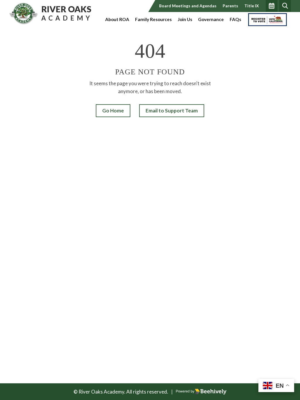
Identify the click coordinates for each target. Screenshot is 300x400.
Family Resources (153, 19)
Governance (211, 19)
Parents (230, 5)
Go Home (113, 110)
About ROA (117, 19)
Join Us (185, 19)
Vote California (263, 19)
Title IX (251, 5)
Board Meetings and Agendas (188, 5)
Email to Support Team (172, 110)
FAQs (235, 19)
